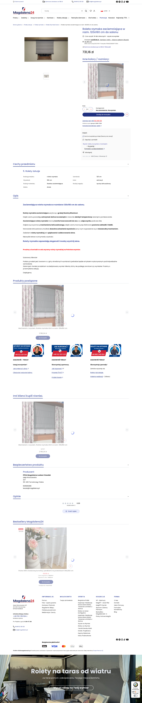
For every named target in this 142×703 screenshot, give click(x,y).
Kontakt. (117, 603)
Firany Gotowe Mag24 (103, 616)
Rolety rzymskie (39, 25)
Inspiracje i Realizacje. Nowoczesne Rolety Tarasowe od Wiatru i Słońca (85, 606)
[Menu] (139, 682)
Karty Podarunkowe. (84, 636)
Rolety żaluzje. (28, 25)
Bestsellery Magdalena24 (101, 613)
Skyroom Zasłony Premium (102, 609)
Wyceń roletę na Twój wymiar (71, 687)
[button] (86, 11)
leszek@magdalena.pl (31, 488)
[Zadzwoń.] (28, 350)
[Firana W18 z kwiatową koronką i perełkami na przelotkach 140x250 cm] (46, 548)
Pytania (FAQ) (57, 372)
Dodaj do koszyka (103, 114)
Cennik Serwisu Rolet (85, 628)
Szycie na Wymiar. (84, 624)
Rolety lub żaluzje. (96, 372)
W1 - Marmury (100, 600)
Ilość (83, 106)
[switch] (136, 696)
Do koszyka (43, 338)
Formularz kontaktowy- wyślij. (91, 126)
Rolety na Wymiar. (84, 626)
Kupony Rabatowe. (84, 633)
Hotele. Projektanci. (84, 631)
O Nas (116, 600)
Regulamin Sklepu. (48, 608)
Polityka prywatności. (49, 610)
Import (84, 133)
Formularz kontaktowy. (118, 609)
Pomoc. (44, 600)
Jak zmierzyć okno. (20, 369)
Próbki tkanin (57, 377)
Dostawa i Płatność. (48, 605)
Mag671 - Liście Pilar (102, 603)
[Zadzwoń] (105, 350)
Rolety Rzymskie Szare (52, 25)
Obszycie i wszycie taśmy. (22, 372)
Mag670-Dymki (101, 605)
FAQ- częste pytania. (49, 603)
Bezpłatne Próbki (83, 600)
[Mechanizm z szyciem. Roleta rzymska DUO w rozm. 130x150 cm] (106, 81)
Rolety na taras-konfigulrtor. (83, 612)
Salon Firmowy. (119, 605)
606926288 (27, 486)
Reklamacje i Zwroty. (49, 612)
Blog (115, 612)
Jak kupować (57, 369)
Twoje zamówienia (66, 600)
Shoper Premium (97, 650)
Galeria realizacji (96, 376)
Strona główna (17, 25)
